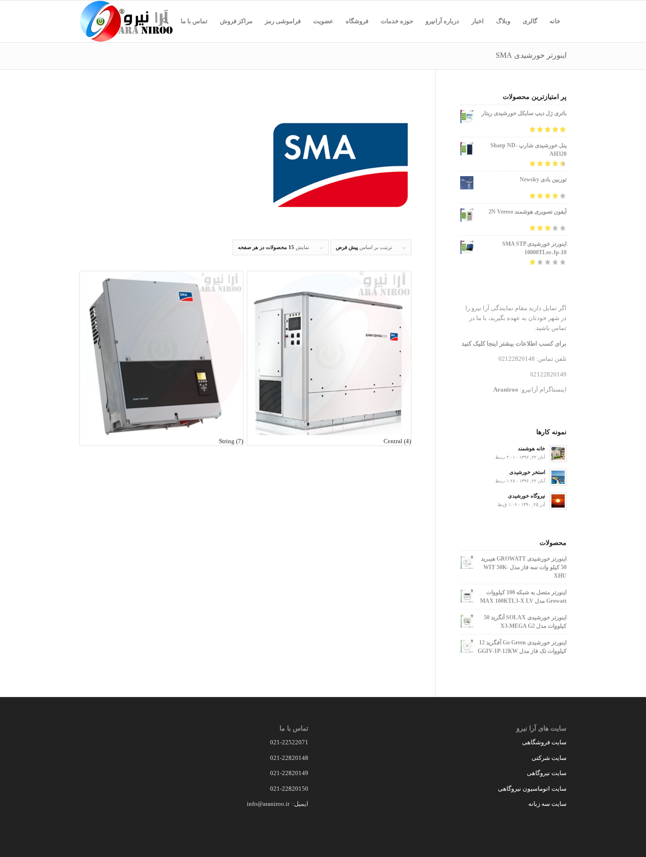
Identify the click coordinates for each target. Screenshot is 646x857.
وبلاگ (503, 21)
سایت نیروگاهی (547, 773)
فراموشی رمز (283, 21)
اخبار (477, 21)
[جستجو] (165, 21)
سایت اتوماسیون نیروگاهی (532, 788)
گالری (530, 21)
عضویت (323, 21)
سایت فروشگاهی (544, 742)
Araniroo (505, 389)
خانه (555, 21)
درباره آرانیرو (442, 21)
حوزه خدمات (397, 21)
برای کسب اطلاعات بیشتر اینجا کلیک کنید (514, 343)
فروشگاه (357, 21)
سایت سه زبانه (547, 803)
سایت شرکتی (549, 757)
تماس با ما (194, 21)
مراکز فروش (236, 21)
